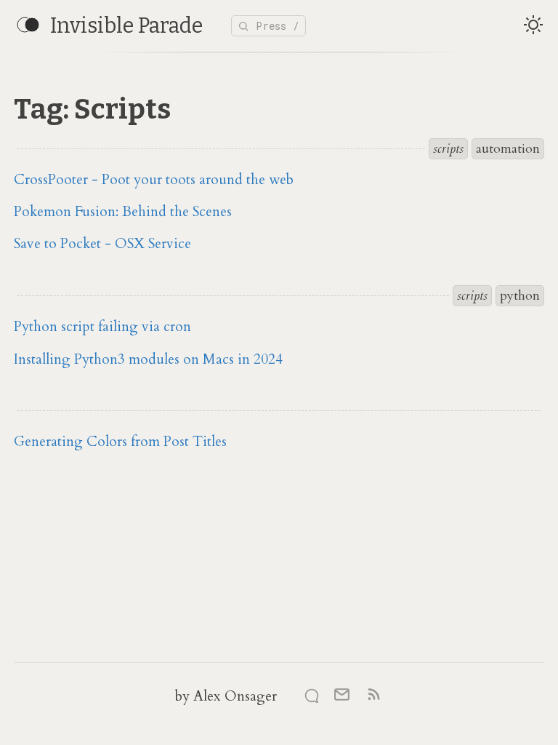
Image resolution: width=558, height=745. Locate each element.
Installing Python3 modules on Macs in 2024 (148, 359)
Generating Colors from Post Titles (120, 441)
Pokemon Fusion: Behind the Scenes (123, 211)
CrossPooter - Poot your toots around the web (154, 179)
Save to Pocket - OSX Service (102, 243)
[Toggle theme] (533, 26)
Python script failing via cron (102, 326)
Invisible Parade (126, 26)
